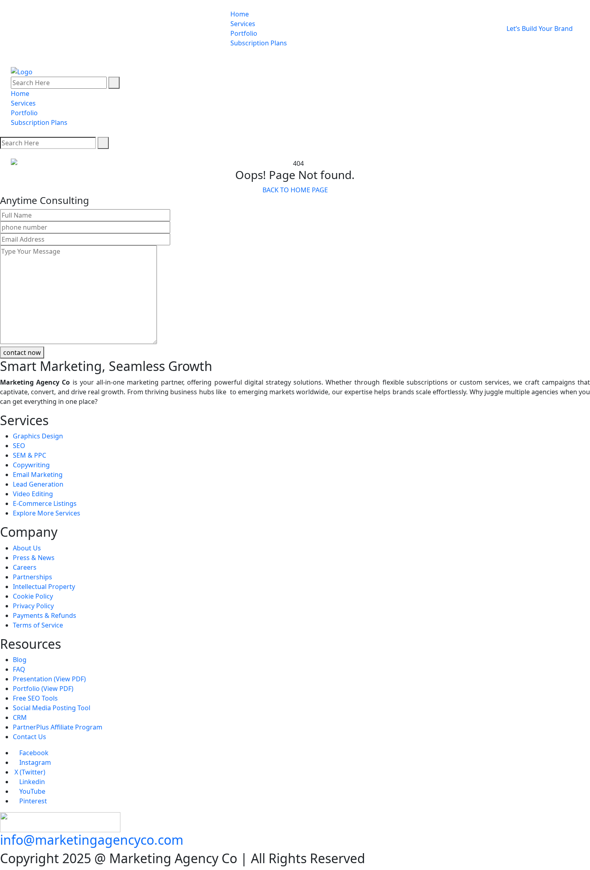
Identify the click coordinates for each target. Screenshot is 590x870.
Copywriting (31, 464)
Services (242, 23)
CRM (20, 717)
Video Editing (33, 493)
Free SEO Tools (35, 698)
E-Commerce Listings (45, 503)
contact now (22, 352)
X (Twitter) (29, 772)
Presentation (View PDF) (49, 678)
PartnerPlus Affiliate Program (57, 727)
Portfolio (243, 33)
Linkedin (31, 781)
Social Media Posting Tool (51, 707)
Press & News (34, 557)
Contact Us (29, 736)
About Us (27, 548)
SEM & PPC (29, 455)
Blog (19, 659)
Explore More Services (46, 513)
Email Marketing (38, 474)
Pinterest (32, 801)
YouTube (31, 791)
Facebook (33, 752)
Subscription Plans (258, 43)
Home (239, 14)
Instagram (34, 762)
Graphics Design (38, 436)
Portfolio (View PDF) (43, 688)
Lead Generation (38, 484)
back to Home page (295, 189)
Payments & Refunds (44, 615)
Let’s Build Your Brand (540, 28)
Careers (25, 567)
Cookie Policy (33, 596)
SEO (19, 445)
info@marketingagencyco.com (91, 839)
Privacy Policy (33, 605)
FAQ (19, 669)
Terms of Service (38, 625)
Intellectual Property (44, 586)
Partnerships (32, 577)
